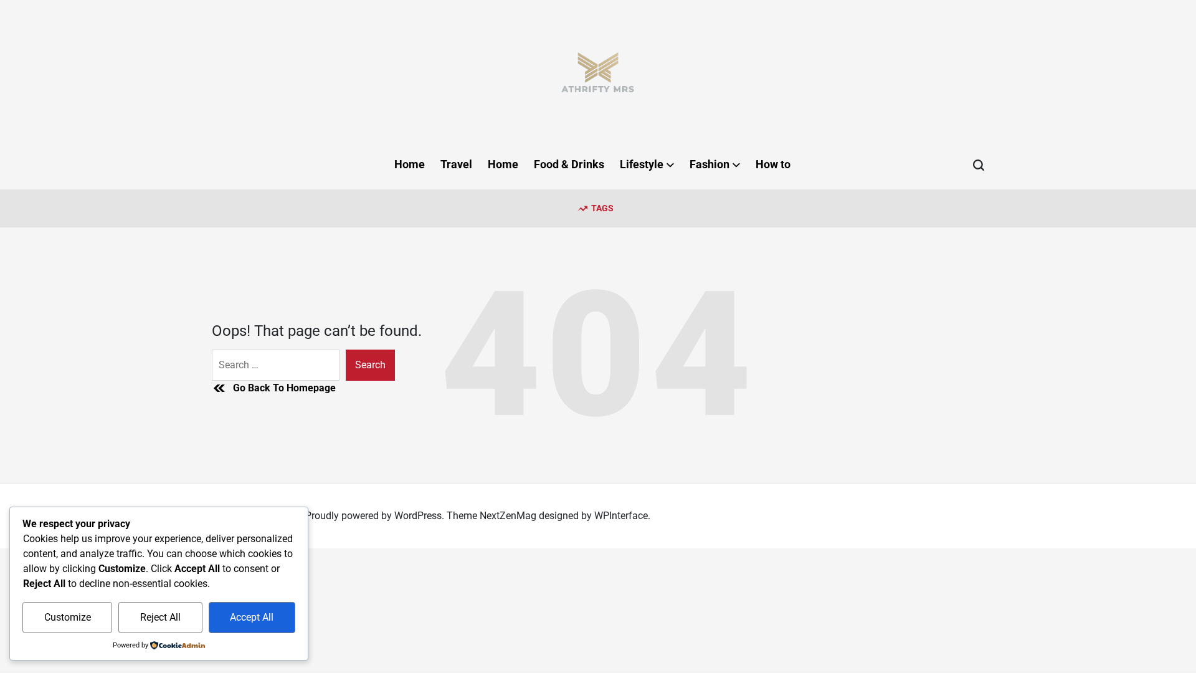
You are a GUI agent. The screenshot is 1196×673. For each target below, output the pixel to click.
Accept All (251, 617)
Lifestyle (641, 164)
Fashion (709, 164)
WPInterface (621, 516)
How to (773, 164)
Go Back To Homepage (284, 388)
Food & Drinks (569, 164)
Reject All (160, 617)
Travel (456, 164)
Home (409, 164)
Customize (67, 617)
